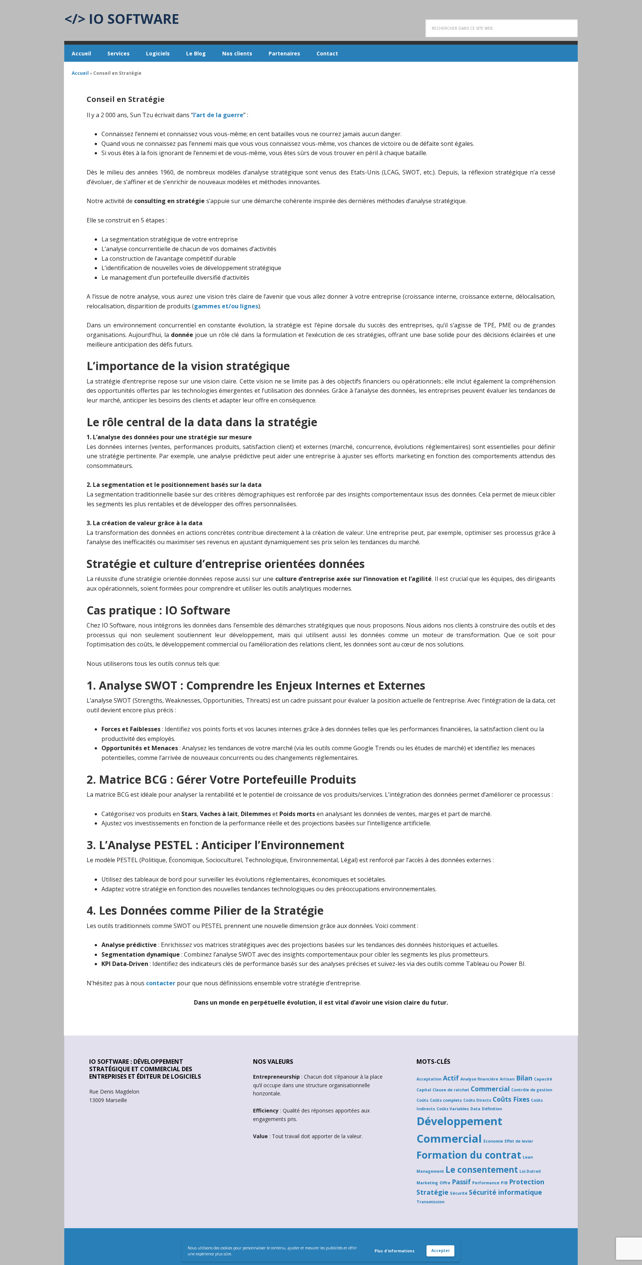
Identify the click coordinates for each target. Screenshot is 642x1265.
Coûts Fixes (511, 1099)
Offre (445, 1182)
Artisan (507, 1079)
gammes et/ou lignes (226, 306)
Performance (485, 1182)
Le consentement (481, 1169)
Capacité (543, 1079)
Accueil (80, 73)
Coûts (422, 1100)
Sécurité (458, 1193)
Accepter (440, 1250)
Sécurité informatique (505, 1192)
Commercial (490, 1088)
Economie (493, 1141)
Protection (526, 1181)
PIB (504, 1182)
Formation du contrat (468, 1155)
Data (475, 1108)
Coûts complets (446, 1100)
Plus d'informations (394, 1250)
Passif (461, 1181)
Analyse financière (479, 1079)
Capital (423, 1089)
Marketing (427, 1182)
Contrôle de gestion (531, 1089)
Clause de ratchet (450, 1089)
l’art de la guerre (218, 115)
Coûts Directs (477, 1100)
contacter (160, 983)
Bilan (524, 1077)
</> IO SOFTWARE (121, 18)
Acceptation (428, 1079)
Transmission (430, 1201)
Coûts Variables (453, 1108)
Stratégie (432, 1192)
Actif (451, 1077)
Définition (492, 1108)
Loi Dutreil (530, 1171)
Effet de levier (519, 1141)
